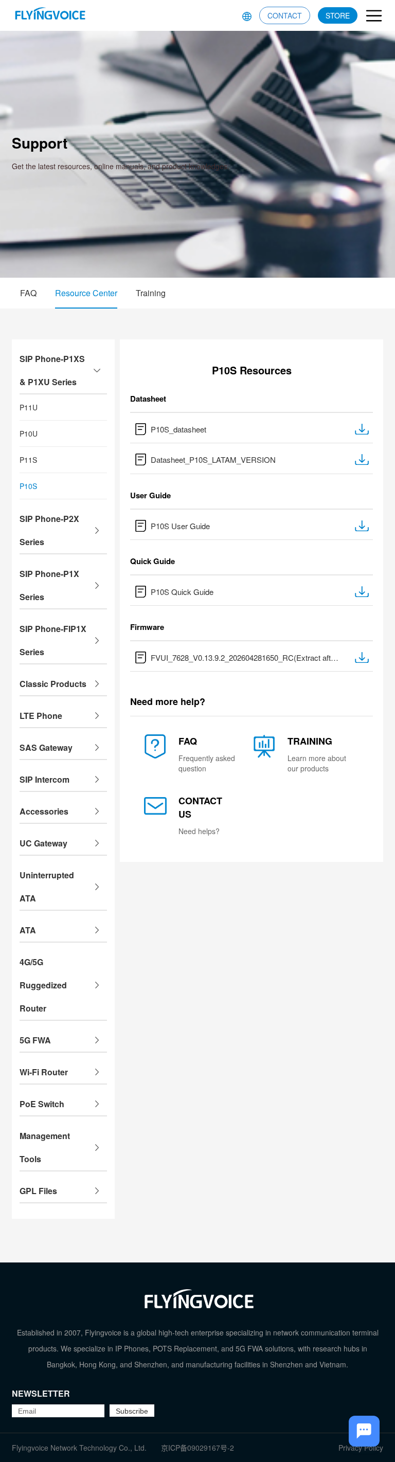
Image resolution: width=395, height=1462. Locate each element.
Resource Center (86, 293)
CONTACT (284, 15)
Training (151, 293)
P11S (28, 460)
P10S (28, 486)
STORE (338, 15)
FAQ (28, 293)
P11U (29, 407)
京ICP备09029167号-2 (197, 1447)
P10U (29, 433)
